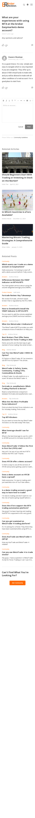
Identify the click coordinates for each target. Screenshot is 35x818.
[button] (27, 100)
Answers (4, 277)
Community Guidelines (21, 137)
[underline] (9, 100)
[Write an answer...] (32, 45)
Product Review (7, 292)
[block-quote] (21, 100)
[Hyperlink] (24, 100)
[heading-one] (12, 100)
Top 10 (4, 334)
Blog (3, 350)
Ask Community (17, 583)
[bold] (3, 100)
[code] (18, 100)
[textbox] (17, 106)
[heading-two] (15, 100)
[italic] (6, 100)
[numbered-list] (30, 100)
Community (5, 261)
